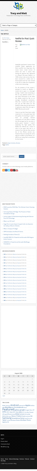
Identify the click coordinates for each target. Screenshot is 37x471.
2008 (5, 291)
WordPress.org (5, 447)
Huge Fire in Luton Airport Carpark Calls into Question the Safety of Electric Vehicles (18, 225)
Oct (22, 257)
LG (25, 414)
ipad (6, 414)
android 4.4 (22, 405)
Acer (3, 405)
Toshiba (9, 420)
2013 (5, 277)
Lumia (28, 414)
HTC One (9, 412)
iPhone (9, 414)
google (22, 410)
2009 (5, 289)
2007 (5, 294)
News (6, 459)
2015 (5, 271)
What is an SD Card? (9, 221)
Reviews (18, 143)
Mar (10, 265)
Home (2, 30)
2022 (5, 260)
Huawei (31, 412)
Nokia (19, 416)
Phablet (24, 416)
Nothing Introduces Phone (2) (12, 234)
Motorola (5, 416)
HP (33, 410)
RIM (31, 416)
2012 (5, 280)
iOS (3, 414)
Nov (24, 257)
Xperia (4, 422)
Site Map (3, 460)
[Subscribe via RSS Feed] (3, 170)
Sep (20, 268)
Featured (8, 409)
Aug (18, 257)
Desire (25, 407)
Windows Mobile (15, 420)
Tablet (4, 420)
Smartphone (16, 418)
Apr (12, 257)
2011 (5, 283)
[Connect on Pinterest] (11, 170)
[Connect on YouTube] (17, 170)
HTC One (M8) (17, 412)
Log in (2, 438)
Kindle (13, 414)
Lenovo (22, 414)
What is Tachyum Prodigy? (11, 229)
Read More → (5, 42)
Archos (32, 405)
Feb (8, 265)
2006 (5, 297)
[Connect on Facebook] (6, 170)
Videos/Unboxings (14, 459)
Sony (22, 418)
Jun (15, 254)
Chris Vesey (6, 38)
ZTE (8, 422)
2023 (5, 257)
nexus (9, 416)
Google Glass (28, 410)
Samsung (6, 418)
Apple (27, 405)
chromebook (18, 407)
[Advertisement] (18, 20)
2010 (5, 286)
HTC (4, 411)
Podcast (27, 459)
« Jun (3, 396)
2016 (5, 268)
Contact (32, 459)
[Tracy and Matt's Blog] (19, 9)
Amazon (8, 405)
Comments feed (5, 444)
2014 (5, 274)
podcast (28, 416)
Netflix (7, 144)
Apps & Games (11, 143)
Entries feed (4, 441)
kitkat (17, 414)
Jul (16, 257)
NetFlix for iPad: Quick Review (24, 39)
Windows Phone (25, 420)
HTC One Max (25, 412)
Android (14, 405)
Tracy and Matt (18, 13)
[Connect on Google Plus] (14, 170)
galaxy (17, 410)
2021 (5, 263)
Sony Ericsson (28, 418)
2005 (5, 300)
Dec (25, 268)
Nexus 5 (14, 416)
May (14, 254)
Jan (6, 265)
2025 (5, 254)
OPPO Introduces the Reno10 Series (13, 231)
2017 (5, 265)
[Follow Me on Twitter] (9, 170)
